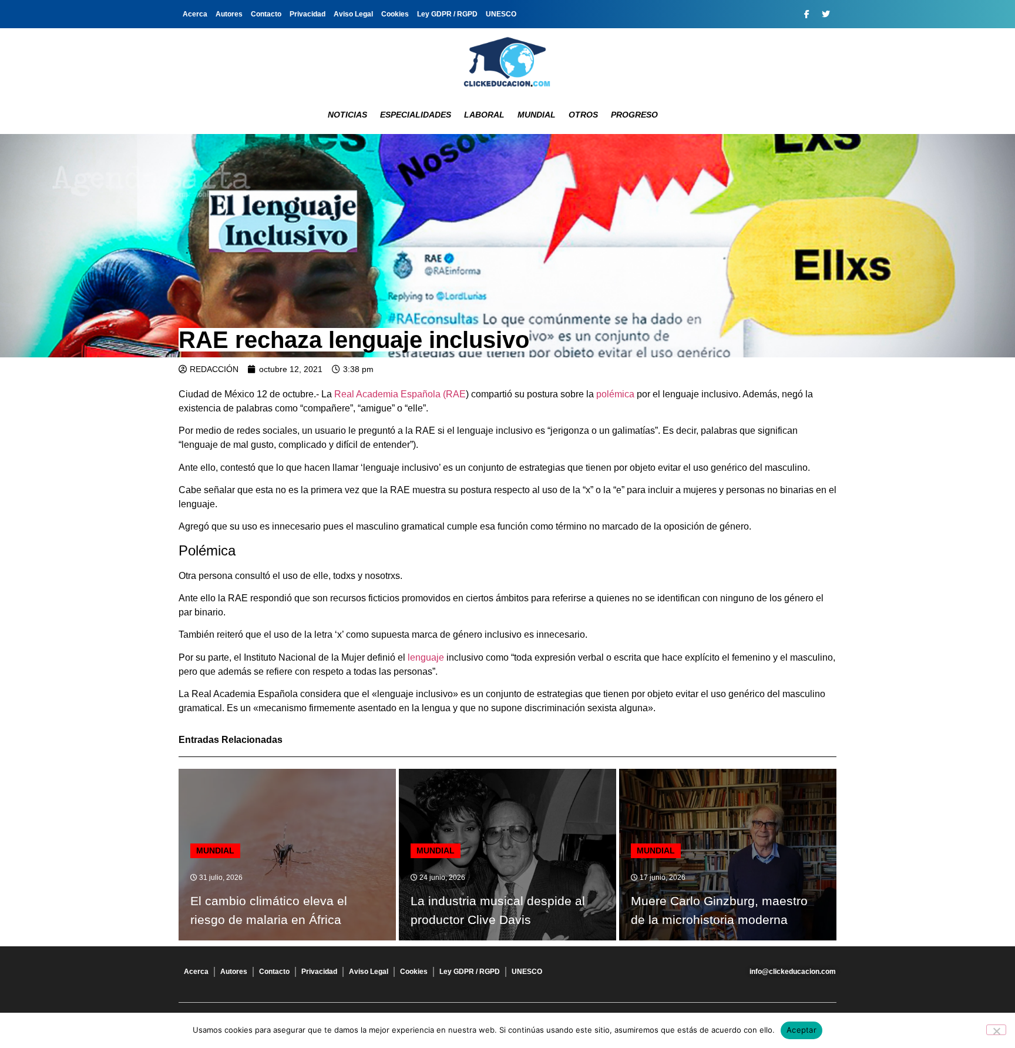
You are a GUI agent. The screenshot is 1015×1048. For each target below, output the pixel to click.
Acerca (195, 14)
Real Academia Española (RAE (400, 394)
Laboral (484, 114)
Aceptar (801, 1029)
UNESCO (501, 14)
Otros (583, 114)
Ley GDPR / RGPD (447, 14)
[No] (996, 1029)
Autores (229, 14)
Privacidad (307, 14)
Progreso (634, 114)
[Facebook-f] (806, 14)
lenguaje (426, 657)
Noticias (347, 114)
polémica (615, 394)
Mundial (536, 114)
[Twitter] (826, 14)
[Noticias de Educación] (507, 61)
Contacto (266, 14)
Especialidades (415, 114)
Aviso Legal (353, 14)
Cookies (395, 14)
